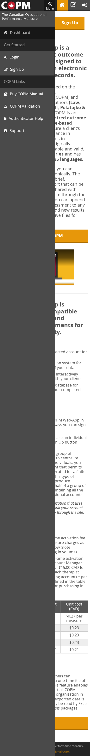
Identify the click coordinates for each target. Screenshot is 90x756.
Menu (50, 8)
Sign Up (70, 23)
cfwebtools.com (59, 752)
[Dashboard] (62, 5)
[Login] (84, 5)
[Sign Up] (73, 5)
